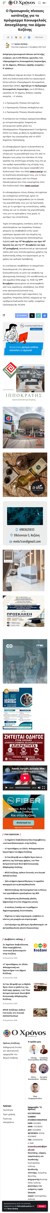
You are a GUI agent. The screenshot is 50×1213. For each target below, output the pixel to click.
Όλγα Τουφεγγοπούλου (35, 1097)
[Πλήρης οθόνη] (43, 787)
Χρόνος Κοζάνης (21, 44)
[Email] (20, 37)
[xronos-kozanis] (22, 3)
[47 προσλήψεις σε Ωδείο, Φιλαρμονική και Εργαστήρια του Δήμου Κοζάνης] (40, 967)
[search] (39, 3)
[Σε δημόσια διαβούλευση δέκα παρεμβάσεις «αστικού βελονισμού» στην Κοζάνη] (40, 947)
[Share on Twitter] (16, 37)
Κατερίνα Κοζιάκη (43, 1078)
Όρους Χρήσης (12, 1209)
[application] (25, 777)
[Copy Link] (25, 37)
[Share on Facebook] (12, 37)
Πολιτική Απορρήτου (24, 1206)
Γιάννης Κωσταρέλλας (33, 1059)
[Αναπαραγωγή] (6, 787)
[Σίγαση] (39, 787)
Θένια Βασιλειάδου (33, 1078)
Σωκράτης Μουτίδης (44, 1059)
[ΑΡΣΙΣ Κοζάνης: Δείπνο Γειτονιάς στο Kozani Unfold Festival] (40, 1012)
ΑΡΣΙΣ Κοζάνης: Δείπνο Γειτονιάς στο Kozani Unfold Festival (14, 1013)
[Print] (29, 37)
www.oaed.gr (36, 171)
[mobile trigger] (5, 3)
